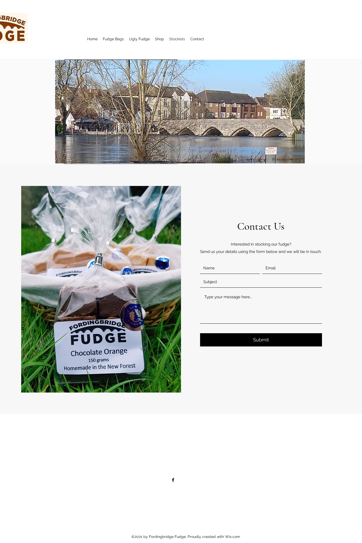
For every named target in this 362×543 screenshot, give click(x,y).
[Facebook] (173, 480)
